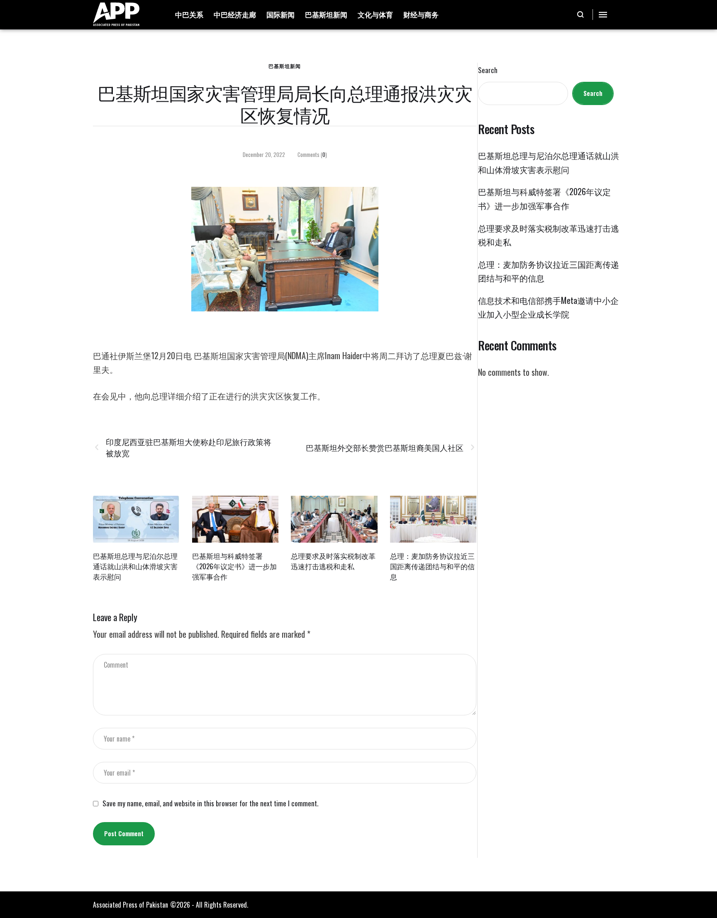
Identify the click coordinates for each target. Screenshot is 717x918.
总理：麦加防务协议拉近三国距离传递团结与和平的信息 (432, 566)
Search (488, 70)
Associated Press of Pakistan (130, 905)
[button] (580, 14)
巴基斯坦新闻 (284, 65)
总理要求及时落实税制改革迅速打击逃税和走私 (333, 561)
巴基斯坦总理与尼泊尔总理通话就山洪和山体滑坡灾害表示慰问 (135, 566)
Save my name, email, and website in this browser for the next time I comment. (210, 803)
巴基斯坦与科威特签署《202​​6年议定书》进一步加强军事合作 (234, 566)
